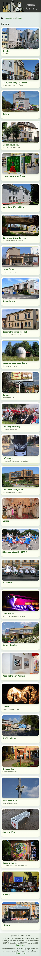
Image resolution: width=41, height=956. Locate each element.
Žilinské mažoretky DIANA (15, 552)
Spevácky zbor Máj (11, 426)
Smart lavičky (9, 832)
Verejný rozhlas (10, 800)
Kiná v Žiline (8, 269)
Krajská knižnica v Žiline (14, 176)
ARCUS (6, 521)
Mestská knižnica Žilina (13, 207)
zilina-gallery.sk (20, 953)
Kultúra (19, 18)
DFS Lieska (7, 582)
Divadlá (6, 51)
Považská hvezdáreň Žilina (15, 363)
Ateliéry (6, 894)
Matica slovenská (11, 144)
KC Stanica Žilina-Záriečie (14, 238)
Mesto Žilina (10, 18)
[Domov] (2, 18)
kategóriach (20, 945)
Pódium (6, 925)
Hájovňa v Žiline (10, 862)
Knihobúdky (8, 769)
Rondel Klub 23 (10, 645)
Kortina (6, 395)
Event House (8, 613)
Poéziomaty (8, 458)
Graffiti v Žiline (10, 738)
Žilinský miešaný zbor (13, 489)
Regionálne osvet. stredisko (15, 331)
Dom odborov (9, 301)
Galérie (6, 114)
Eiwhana (6, 706)
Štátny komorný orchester (15, 82)
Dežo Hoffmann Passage (14, 675)
